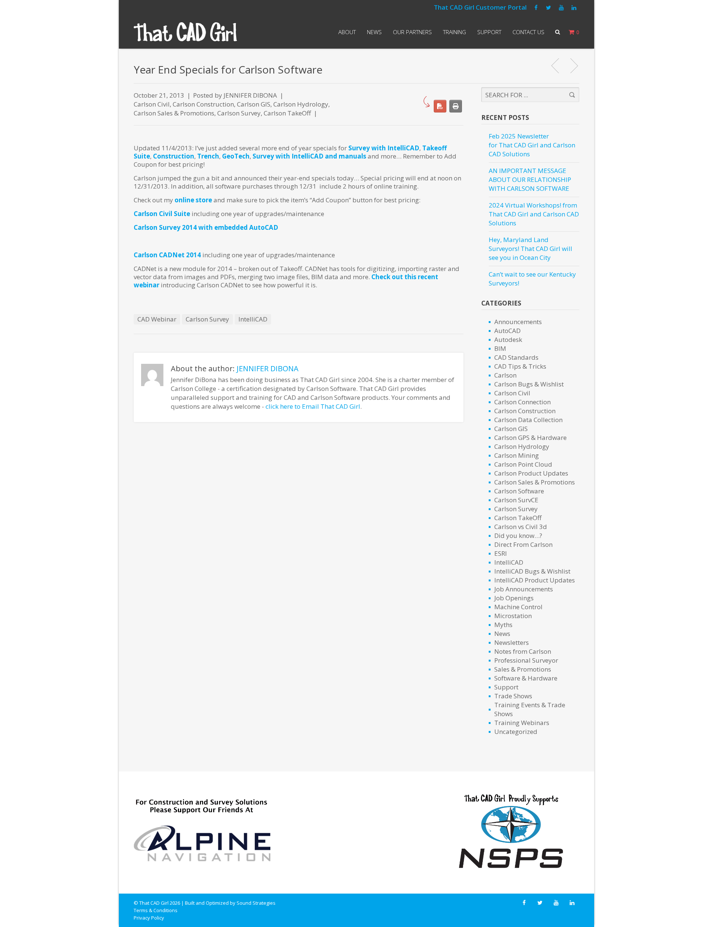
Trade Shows (513, 696)
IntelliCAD (252, 319)
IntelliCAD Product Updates (534, 580)
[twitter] (548, 7)
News (374, 32)
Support (489, 32)
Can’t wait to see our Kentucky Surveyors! (532, 278)
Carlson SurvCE (516, 500)
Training (454, 32)
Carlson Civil (152, 104)
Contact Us (528, 32)
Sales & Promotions (522, 669)
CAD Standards (516, 357)
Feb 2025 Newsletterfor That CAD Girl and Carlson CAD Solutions (532, 145)
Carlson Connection (522, 402)
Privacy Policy (149, 917)
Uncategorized (515, 731)
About (347, 32)
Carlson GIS (253, 104)
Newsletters (511, 642)
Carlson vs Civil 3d (520, 526)
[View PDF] (440, 106)
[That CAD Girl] (185, 32)
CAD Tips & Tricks (520, 366)
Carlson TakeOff (287, 113)
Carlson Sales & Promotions (174, 113)
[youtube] (561, 7)
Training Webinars (521, 722)
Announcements (518, 321)
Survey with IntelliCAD (383, 148)
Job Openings (514, 598)
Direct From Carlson (523, 544)
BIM (500, 348)
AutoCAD (507, 330)
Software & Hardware (525, 678)
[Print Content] (455, 106)
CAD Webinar (156, 319)
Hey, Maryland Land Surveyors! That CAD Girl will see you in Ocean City (530, 248)
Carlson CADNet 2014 (167, 255)
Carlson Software (519, 491)
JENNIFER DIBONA (250, 95)
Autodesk (508, 339)
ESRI (500, 553)
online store (193, 200)
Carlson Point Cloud (523, 464)
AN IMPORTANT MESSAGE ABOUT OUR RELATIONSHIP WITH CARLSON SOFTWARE (530, 179)
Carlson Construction (203, 104)
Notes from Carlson (522, 651)
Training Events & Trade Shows (529, 709)
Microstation (513, 615)
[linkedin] (573, 7)
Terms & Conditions (156, 910)
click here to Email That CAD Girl (313, 406)
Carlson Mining (516, 455)
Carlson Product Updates (531, 473)
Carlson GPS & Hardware (530, 437)
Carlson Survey (239, 113)
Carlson (505, 375)
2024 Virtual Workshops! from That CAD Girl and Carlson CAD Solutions (534, 214)
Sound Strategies (256, 903)
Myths (503, 624)
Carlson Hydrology (300, 104)
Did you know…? (518, 535)
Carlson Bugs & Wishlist (529, 384)
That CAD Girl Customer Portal (480, 7)
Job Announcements (523, 589)
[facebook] (535, 7)
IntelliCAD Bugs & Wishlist (532, 571)
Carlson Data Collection (528, 419)
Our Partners (412, 32)
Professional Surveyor (526, 660)
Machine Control (518, 607)
